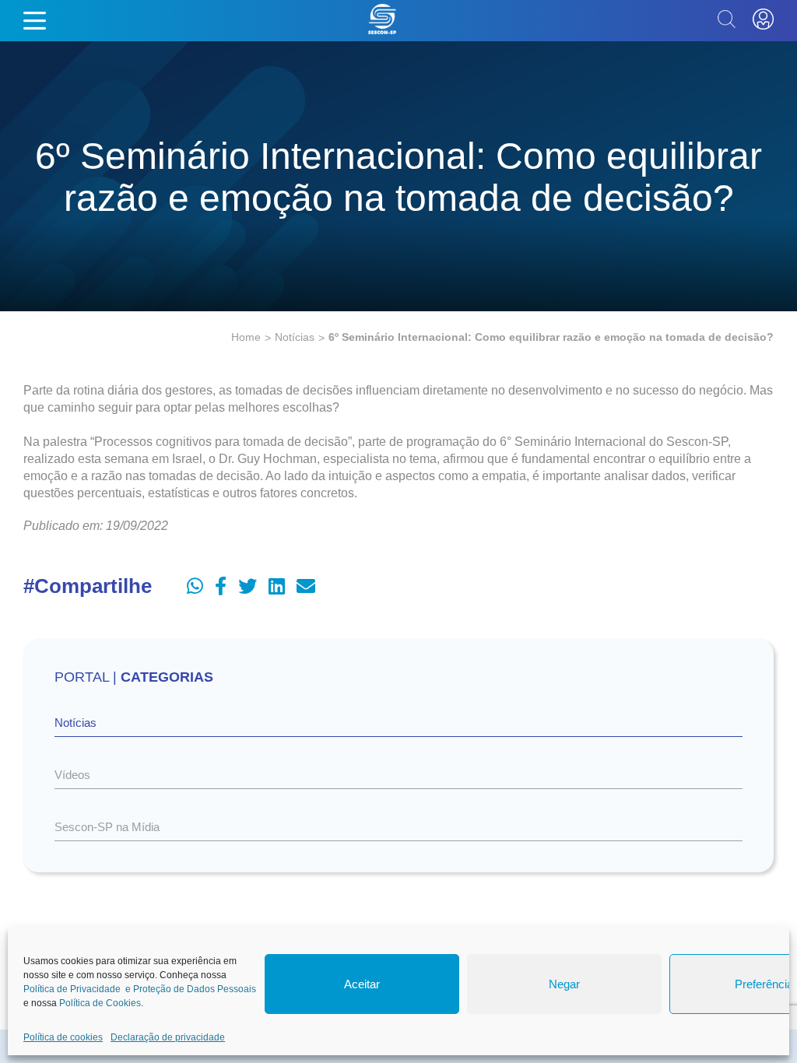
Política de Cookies (100, 1003)
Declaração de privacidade (168, 1037)
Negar (564, 984)
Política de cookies (63, 1037)
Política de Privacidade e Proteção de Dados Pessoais (139, 989)
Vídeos (72, 774)
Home (246, 337)
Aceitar (362, 984)
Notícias (294, 337)
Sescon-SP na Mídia (107, 826)
